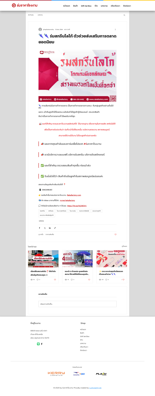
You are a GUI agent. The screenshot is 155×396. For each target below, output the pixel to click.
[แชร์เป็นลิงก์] (55, 228)
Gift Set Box (84, 336)
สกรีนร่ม (50, 211)
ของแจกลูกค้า (96, 211)
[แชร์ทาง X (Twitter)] (45, 228)
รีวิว (81, 339)
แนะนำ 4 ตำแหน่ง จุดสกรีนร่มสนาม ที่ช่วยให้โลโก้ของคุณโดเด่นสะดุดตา (76, 273)
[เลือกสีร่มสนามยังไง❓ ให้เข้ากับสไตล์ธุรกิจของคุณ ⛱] (43, 258)
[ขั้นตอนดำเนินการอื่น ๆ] (115, 29)
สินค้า (82, 333)
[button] (124, 15)
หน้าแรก (83, 329)
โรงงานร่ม (73, 211)
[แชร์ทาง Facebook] (39, 228)
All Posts (31, 15)
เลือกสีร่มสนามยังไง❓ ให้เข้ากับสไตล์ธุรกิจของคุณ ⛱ (43, 273)
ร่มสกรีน (42, 211)
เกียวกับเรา (84, 346)
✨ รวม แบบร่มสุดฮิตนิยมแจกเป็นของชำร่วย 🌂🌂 (111, 273)
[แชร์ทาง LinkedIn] (50, 228)
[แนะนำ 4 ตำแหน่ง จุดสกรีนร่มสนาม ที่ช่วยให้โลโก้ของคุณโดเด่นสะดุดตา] (77, 258)
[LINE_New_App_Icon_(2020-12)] (38, 344)
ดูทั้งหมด (124, 246)
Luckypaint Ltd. (95, 387)
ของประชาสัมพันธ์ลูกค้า (47, 215)
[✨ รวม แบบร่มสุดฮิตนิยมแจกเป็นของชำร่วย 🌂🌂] (111, 258)
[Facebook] (41, 344)
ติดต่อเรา (83, 350)
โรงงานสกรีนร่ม (61, 211)
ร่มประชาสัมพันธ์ (84, 211)
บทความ (40, 15)
